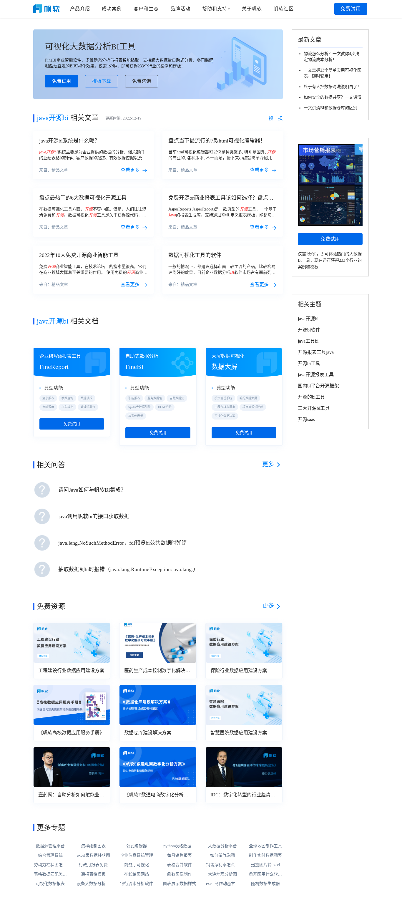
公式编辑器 (136, 846)
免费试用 (351, 8)
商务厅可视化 (136, 865)
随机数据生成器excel (265, 884)
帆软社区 (284, 8)
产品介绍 (80, 8)
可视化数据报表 (50, 883)
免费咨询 (141, 81)
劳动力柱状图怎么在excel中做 (50, 865)
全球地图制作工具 (265, 846)
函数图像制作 (179, 874)
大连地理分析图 (222, 874)
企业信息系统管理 (136, 855)
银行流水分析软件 (136, 883)
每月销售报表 (179, 855)
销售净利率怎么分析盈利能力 (222, 865)
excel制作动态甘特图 (222, 884)
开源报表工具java (316, 352)
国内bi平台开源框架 (318, 385)
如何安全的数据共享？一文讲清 (332, 97)
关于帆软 (252, 8)
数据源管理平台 (50, 846)
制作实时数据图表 (265, 855)
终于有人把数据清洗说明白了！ (332, 86)
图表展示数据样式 (179, 883)
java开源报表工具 (316, 374)
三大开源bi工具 (314, 408)
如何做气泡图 (222, 855)
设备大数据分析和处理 (93, 884)
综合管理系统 (50, 855)
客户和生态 (146, 8)
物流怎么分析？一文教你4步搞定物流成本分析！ (331, 57)
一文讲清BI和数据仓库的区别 (330, 108)
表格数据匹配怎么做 (50, 874)
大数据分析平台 (222, 846)
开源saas (306, 419)
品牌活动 (180, 8)
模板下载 (101, 81)
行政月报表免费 (93, 865)
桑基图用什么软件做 (265, 874)
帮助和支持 (214, 8)
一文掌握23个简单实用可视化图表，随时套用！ (332, 73)
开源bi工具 (309, 363)
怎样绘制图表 (93, 846)
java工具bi (308, 341)
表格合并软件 (179, 865)
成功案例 (112, 8)
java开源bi (308, 318)
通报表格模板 (93, 874)
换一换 (276, 118)
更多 (268, 464)
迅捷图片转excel (265, 865)
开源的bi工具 (311, 397)
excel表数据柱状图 (93, 855)
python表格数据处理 (179, 846)
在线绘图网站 (136, 874)
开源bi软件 (309, 329)
